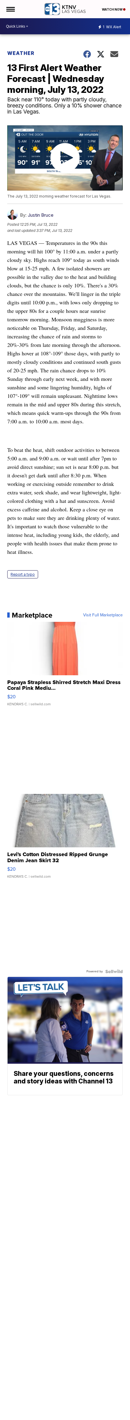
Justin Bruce (41, 215)
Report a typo (23, 574)
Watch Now (112, 9)
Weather (20, 53)
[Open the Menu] (10, 9)
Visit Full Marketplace (103, 615)
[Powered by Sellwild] (114, 971)
